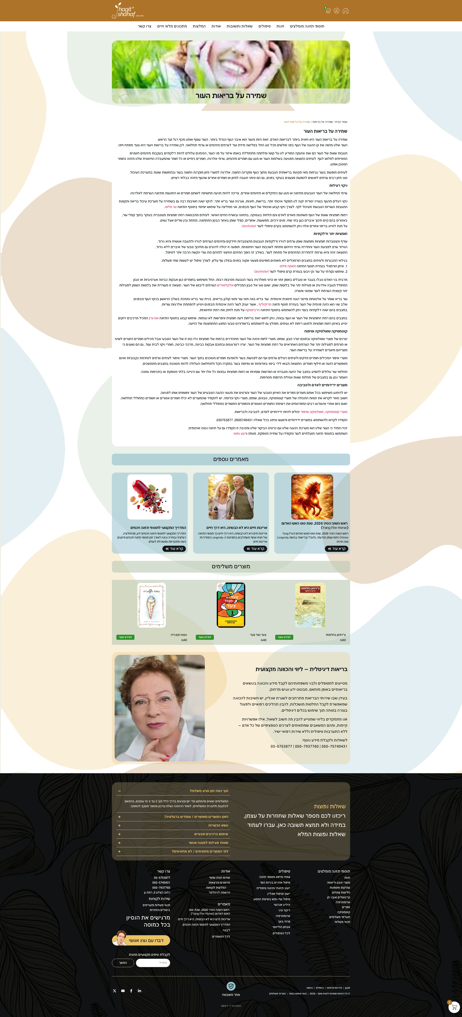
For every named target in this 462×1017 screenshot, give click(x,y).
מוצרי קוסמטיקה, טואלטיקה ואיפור (324, 412)
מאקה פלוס (288, 266)
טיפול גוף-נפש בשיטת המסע (272, 899)
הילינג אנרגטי (282, 904)
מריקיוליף (264, 304)
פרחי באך (284, 921)
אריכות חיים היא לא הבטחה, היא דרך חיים (204, 919)
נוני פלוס (171, 207)
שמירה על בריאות (323, 122)
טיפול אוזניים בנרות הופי (275, 882)
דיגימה (224, 1006)
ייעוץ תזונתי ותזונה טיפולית (273, 888)
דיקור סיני (284, 910)
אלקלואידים (225, 285)
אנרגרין (153, 318)
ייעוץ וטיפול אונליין (278, 893)
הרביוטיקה (252, 310)
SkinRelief (248, 226)
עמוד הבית (341, 122)
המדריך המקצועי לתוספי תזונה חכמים (206, 924)
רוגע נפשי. (240, 433)
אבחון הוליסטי (281, 927)
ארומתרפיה (283, 916)
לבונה (226, 930)
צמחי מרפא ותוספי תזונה (274, 877)
